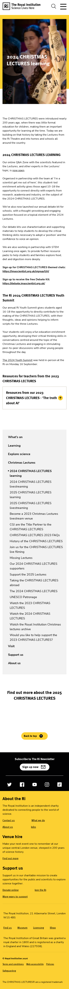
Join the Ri (40, 890)
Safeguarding (9, 970)
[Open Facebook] (22, 784)
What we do (38, 820)
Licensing (38, 927)
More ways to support (15, 896)
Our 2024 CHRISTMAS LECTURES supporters (33, 566)
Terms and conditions (13, 964)
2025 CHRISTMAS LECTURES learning (30, 494)
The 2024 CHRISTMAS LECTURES (33, 591)
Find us (7, 927)
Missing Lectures (21, 558)
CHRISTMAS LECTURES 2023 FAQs (35, 535)
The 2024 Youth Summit (17, 360)
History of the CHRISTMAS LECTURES (36, 541)
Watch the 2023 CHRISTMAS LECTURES (30, 605)
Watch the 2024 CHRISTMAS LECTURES (30, 616)
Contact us (9, 820)
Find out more (10, 858)
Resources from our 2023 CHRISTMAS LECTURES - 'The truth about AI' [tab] (31, 398)
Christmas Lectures (21, 463)
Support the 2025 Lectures (28, 574)
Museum (22, 927)
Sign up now (30, 767)
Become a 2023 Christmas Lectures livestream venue (34, 516)
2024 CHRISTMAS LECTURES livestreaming (30, 484)
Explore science (19, 454)
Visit (11, 646)
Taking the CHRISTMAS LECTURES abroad (34, 582)
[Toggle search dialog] (53, 6)
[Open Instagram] (47, 784)
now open (18, 170)
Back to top (30, 736)
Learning (14, 446)
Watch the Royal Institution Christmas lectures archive (35, 626)
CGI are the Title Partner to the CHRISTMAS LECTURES (30, 527)
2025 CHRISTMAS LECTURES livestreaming (30, 505)
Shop (53, 927)
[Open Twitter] (9, 784)
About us (14, 663)
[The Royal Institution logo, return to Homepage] (23, 6)
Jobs (33, 827)
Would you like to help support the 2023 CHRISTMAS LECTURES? (33, 637)
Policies (50, 964)
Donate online (11, 890)
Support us (15, 655)
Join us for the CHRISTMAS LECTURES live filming (36, 549)
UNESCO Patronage (23, 597)
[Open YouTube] (34, 784)
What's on (15, 437)
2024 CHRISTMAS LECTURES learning (31, 473)
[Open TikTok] (59, 784)
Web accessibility (35, 964)
